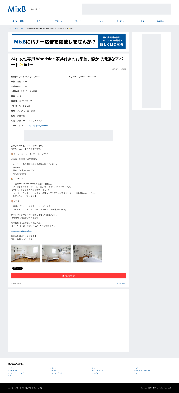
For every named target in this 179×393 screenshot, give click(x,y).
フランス (53, 368)
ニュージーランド (56, 373)
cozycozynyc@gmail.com (38, 125)
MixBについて (13, 388)
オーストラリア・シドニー (17, 373)
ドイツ (94, 368)
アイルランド (12, 371)
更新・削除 (121, 283)
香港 (9, 376)
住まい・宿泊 (18, 21)
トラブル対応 (23, 388)
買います (79, 21)
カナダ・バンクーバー (142, 371)
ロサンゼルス (54, 371)
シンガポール (96, 373)
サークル (140, 21)
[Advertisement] (126, 9)
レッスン (100, 21)
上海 (135, 373)
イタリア (137, 368)
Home (10, 28)
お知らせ (161, 21)
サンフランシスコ (98, 371)
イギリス (11, 368)
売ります (59, 21)
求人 (38, 21)
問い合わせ (69, 276)
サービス (120, 21)
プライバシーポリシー (36, 388)
